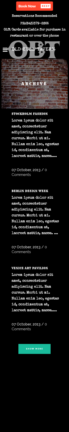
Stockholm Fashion (30, 114)
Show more (34, 349)
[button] (34, 6)
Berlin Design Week (30, 191)
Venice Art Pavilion (30, 268)
